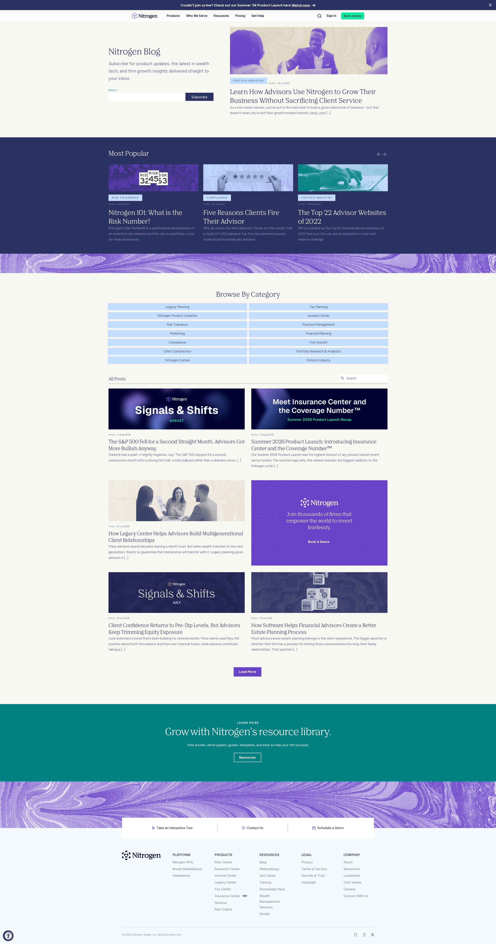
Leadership (352, 875)
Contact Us (255, 828)
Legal (306, 855)
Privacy (307, 862)
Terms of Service (314, 869)
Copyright (308, 882)
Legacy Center (225, 882)
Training (265, 882)
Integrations (181, 875)
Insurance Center (227, 896)
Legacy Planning (177, 307)
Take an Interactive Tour (175, 828)
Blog (262, 862)
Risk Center (223, 862)
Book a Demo (319, 542)
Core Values (353, 882)
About (348, 862)
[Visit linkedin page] (364, 934)
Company (352, 855)
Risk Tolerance (125, 197)
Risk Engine (223, 909)
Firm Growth (318, 342)
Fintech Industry (248, 80)
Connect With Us (356, 896)
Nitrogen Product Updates (177, 316)
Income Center (319, 316)
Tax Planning (318, 307)
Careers (349, 889)
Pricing (240, 16)
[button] (352, 15)
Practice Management (318, 324)
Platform (181, 855)
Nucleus (220, 903)
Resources (247, 757)
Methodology (269, 869)
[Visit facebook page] (355, 934)
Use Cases (267, 875)
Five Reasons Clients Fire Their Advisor (241, 216)
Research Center (227, 869)
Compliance (217, 197)
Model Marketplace (187, 869)
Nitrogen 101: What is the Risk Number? (145, 216)
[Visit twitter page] (372, 934)
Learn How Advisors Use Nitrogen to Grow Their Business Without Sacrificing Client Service (303, 95)
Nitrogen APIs (182, 862)
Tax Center (222, 889)
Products (223, 855)
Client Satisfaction (177, 351)
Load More (247, 672)
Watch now (301, 5)
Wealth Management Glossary (269, 901)
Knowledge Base (272, 889)
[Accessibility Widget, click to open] (8, 935)
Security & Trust (313, 875)
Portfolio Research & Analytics (318, 351)
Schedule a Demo (330, 828)
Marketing (177, 333)
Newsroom (352, 869)
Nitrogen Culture (177, 360)
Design (264, 914)
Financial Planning (318, 333)
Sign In (331, 16)
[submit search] (342, 378)
